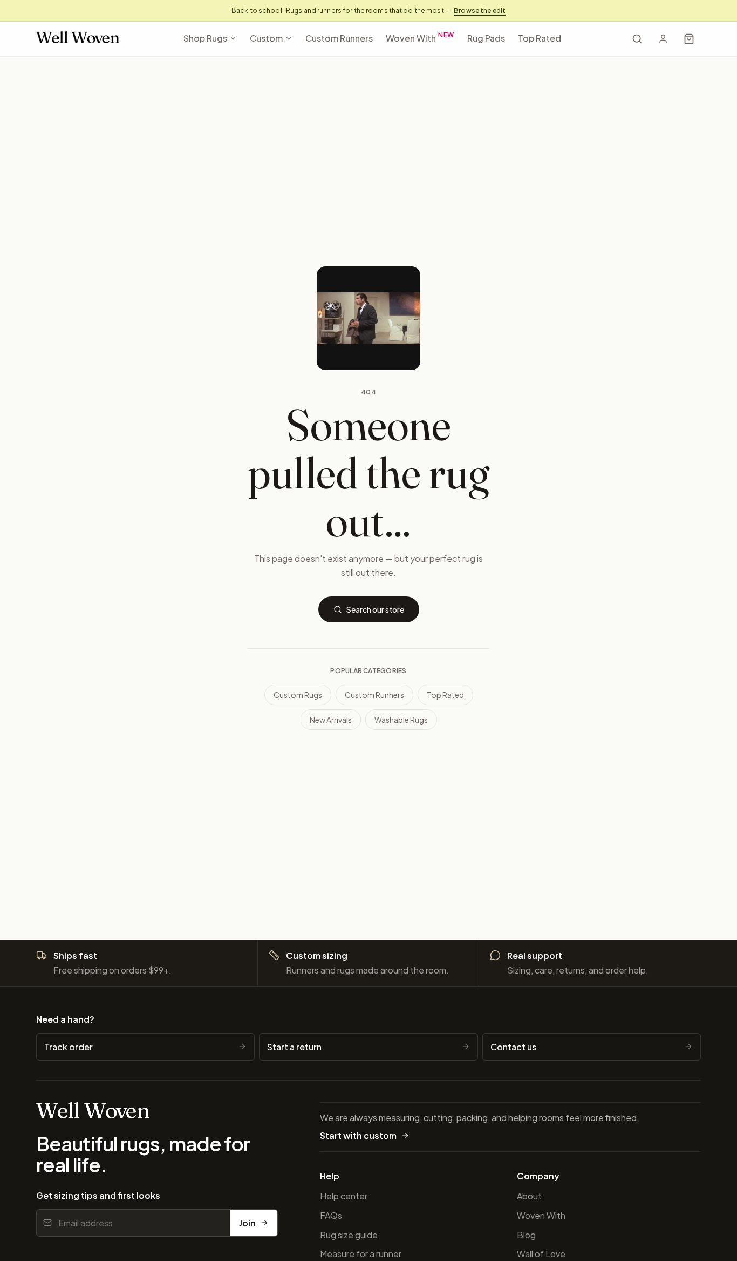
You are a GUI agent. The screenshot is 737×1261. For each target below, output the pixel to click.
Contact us (513, 1046)
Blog (526, 1234)
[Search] (637, 39)
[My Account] (663, 39)
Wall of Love (541, 1253)
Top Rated (539, 38)
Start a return (294, 1046)
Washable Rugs (401, 720)
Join (247, 1223)
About (529, 1196)
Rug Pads (486, 38)
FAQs (331, 1215)
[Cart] (689, 39)
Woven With (420, 37)
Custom (266, 38)
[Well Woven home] (77, 39)
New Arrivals (331, 720)
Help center (343, 1196)
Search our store (375, 609)
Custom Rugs (298, 695)
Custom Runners (339, 38)
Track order (68, 1046)
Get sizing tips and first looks (98, 1195)
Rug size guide (349, 1234)
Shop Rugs (205, 38)
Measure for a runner (360, 1253)
